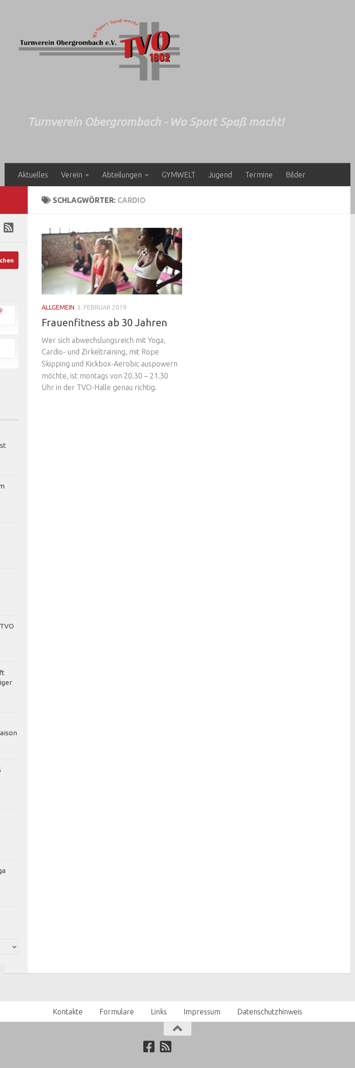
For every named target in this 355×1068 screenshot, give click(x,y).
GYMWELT (179, 175)
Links (159, 1011)
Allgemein (58, 307)
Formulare (116, 1011)
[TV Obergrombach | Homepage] (99, 49)
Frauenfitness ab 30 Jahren (104, 322)
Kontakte (68, 1011)
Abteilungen (122, 175)
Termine (259, 175)
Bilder (296, 175)
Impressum (202, 1011)
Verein (71, 175)
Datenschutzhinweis (269, 1011)
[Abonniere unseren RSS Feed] (8, 227)
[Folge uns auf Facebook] (149, 1046)
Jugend (220, 175)
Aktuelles (33, 175)
